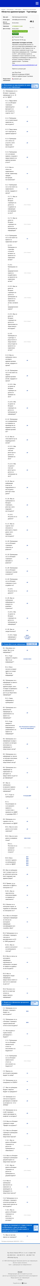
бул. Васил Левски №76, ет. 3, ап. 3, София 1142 (21, 1252)
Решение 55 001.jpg (20, 40)
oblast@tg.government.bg (19, 19)
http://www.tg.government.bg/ (19, 17)
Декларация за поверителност (22, 1264)
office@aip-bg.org (12, 1257)
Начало (3, 9)
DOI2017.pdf (17, 79)
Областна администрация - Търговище (19, 11)
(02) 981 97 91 (21, 1255)
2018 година (18, 9)
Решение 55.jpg (18, 37)
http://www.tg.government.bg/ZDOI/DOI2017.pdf (24, 65)
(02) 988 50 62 (11, 1255)
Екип (10, 1264)
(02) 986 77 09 (30, 1255)
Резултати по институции (29, 9)
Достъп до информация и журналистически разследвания (20, 1275)
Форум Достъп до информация (20, 1277)
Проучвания (10, 9)
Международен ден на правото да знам (20, 1274)
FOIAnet (20, 1279)
